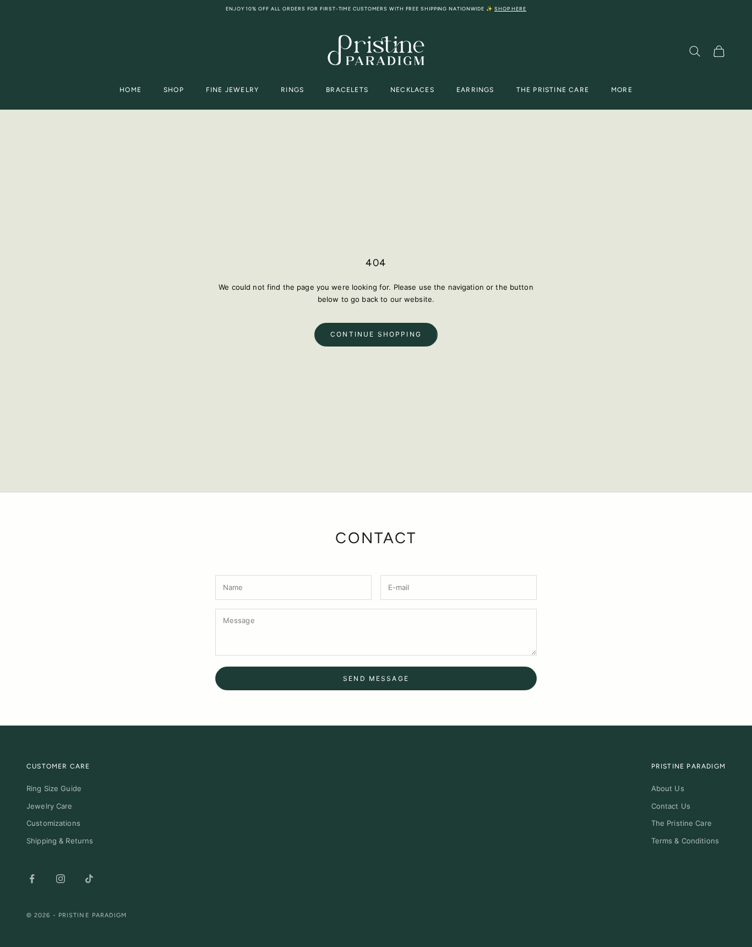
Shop (174, 90)
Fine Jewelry (232, 90)
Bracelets (347, 90)
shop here (510, 9)
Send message (376, 678)
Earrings (475, 90)
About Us (667, 788)
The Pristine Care (552, 90)
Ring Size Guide (53, 788)
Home (130, 90)
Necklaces (412, 90)
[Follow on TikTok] (89, 878)
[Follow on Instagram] (60, 878)
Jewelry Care (49, 806)
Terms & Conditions (685, 840)
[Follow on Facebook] (31, 878)
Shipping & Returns (59, 840)
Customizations (53, 823)
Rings (292, 90)
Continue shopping (376, 334)
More (622, 90)
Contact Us (670, 806)
